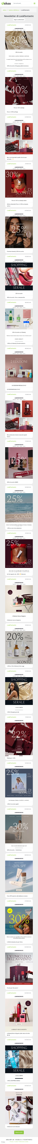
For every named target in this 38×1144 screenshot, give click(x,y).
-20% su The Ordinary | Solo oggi (15, 666)
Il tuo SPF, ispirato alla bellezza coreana (17, 896)
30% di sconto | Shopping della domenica (17, 66)
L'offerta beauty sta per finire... (15, 942)
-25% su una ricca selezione (14, 528)
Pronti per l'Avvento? (12, 988)
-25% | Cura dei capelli (13, 804)
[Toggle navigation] (34, 3)
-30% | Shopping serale (13, 712)
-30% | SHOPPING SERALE (13, 1081)
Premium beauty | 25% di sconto (15, 251)
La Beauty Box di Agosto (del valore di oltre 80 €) (18, 1034)
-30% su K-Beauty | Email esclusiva (16, 343)
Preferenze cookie (23, 1142)
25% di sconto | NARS (12, 482)
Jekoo (4, 10)
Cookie (16, 1142)
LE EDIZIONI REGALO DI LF (13, 389)
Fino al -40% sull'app (12, 112)
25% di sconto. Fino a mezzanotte (16, 297)
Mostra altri (19, 1132)
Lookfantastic (11, 25)
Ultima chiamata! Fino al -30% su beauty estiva (17, 205)
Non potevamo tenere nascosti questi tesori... (17, 435)
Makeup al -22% (11, 758)
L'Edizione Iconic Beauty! (13, 1126)
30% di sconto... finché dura (14, 850)
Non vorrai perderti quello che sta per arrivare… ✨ (17, 158)
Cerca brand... (16, 6)
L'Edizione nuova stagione (14, 620)
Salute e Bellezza (14, 10)
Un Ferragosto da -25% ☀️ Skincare (16, 574)
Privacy (3, 1142)
